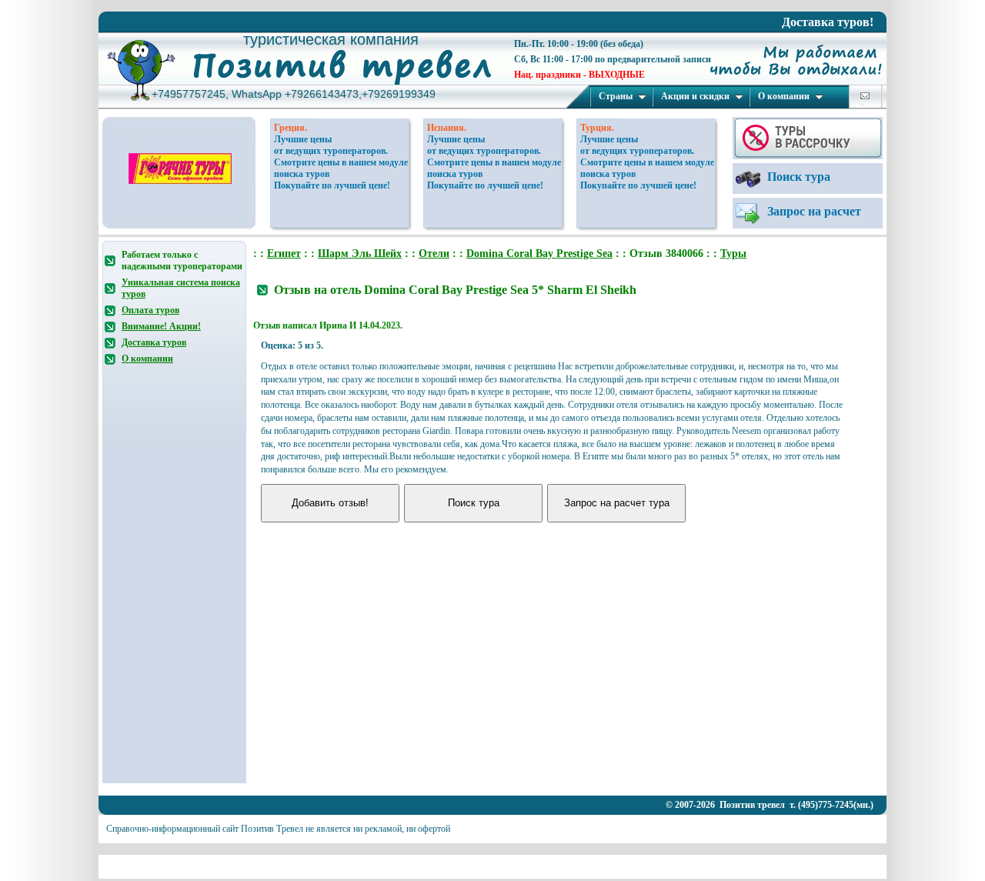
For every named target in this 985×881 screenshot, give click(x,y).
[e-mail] (865, 95)
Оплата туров (150, 310)
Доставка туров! (827, 21)
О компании (784, 96)
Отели (434, 253)
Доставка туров (154, 342)
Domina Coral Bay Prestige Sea (539, 253)
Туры (733, 253)
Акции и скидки (695, 96)
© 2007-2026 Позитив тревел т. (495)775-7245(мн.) (769, 804)
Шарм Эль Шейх (360, 253)
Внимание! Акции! (161, 326)
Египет (284, 253)
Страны (616, 96)
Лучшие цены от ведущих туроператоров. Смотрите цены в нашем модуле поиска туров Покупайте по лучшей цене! (341, 162)
